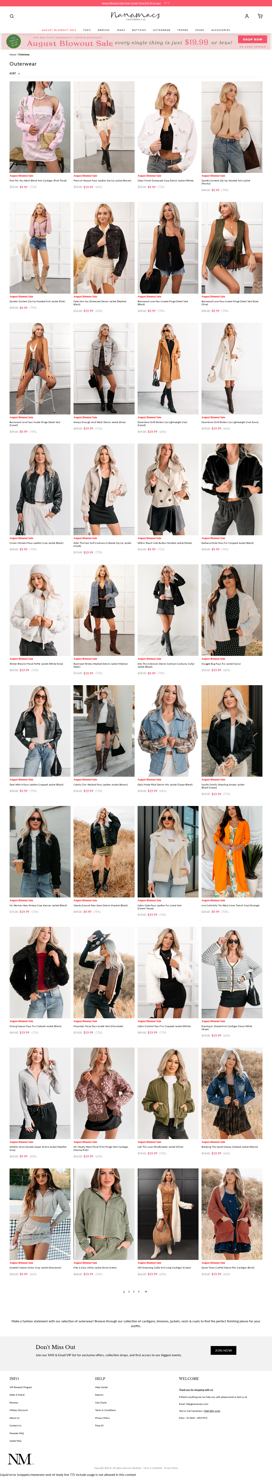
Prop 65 (99, 1425)
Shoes (199, 30)
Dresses (104, 30)
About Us (15, 1417)
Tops (87, 30)
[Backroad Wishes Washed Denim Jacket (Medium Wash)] (103, 610)
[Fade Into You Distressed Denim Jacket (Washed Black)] (103, 247)
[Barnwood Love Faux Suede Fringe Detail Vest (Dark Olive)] (232, 247)
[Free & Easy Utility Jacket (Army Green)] (103, 1214)
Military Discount (19, 1410)
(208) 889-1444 (212, 1410)
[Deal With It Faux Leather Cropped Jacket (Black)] (40, 731)
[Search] (12, 16)
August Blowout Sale (59, 30)
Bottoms (139, 30)
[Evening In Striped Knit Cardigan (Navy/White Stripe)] (232, 972)
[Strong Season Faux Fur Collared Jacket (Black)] (40, 972)
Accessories (220, 30)
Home (13, 54)
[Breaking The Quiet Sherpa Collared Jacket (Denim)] (232, 1093)
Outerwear (161, 30)
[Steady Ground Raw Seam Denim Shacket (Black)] (103, 851)
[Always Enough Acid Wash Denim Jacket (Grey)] (103, 368)
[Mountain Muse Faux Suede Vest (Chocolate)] (103, 972)
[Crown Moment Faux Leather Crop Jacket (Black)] (40, 489)
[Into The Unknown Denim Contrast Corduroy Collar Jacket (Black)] (168, 610)
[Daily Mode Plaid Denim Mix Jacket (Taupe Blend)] (168, 731)
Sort (13, 73)
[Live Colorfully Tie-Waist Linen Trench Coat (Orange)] (232, 851)
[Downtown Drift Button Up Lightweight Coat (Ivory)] (232, 368)
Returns (99, 1394)
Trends (182, 30)
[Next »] (145, 1291)
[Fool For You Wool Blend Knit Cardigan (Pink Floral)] (40, 127)
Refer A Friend (17, 1394)
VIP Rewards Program (21, 1387)
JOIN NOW (223, 1350)
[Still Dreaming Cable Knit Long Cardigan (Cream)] (168, 1214)
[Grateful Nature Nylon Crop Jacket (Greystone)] (40, 1214)
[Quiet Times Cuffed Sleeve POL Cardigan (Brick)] (232, 1214)
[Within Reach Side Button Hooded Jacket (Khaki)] (168, 489)
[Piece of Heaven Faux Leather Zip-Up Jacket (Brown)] (103, 127)
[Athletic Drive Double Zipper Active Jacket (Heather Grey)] (40, 1093)
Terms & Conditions (105, 1410)
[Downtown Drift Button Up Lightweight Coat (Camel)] (168, 368)
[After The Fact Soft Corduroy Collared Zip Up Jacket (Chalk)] (103, 489)
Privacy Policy (102, 1417)
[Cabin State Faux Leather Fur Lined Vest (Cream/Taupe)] (168, 851)
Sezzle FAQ (15, 1440)
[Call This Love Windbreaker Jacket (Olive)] (168, 1093)
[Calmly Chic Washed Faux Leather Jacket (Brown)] (103, 731)
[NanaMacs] (136, 16)
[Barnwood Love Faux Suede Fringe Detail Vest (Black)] (168, 247)
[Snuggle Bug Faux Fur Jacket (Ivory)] (232, 610)
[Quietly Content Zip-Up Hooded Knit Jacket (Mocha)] (232, 127)
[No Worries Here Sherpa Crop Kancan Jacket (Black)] (40, 851)
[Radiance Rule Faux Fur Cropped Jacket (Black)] (232, 489)
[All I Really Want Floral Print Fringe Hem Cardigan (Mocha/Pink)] (103, 1093)
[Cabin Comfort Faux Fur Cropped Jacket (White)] (168, 972)
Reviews (14, 1402)
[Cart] (258, 16)
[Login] (248, 16)
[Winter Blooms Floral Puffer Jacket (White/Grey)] (40, 610)
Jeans (121, 30)
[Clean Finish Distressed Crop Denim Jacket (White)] (168, 127)
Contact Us (15, 1425)
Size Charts (101, 1402)
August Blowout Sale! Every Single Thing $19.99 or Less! (131, 3)
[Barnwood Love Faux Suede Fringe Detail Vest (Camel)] (40, 368)
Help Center (101, 1387)
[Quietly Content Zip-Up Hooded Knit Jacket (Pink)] (40, 247)
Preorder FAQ (17, 1433)
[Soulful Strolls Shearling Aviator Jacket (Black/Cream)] (232, 731)
